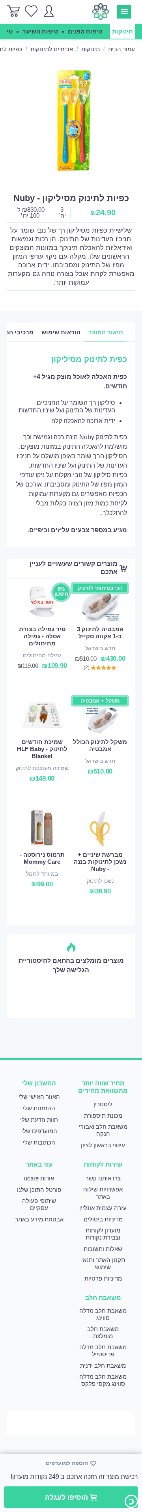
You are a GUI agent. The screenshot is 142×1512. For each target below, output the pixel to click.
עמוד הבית (121, 49)
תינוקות (90, 49)
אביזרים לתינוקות (51, 49)
